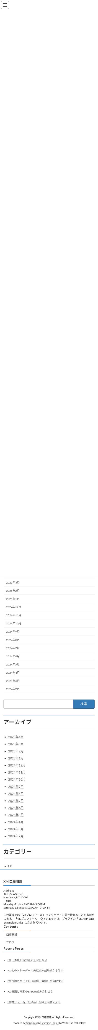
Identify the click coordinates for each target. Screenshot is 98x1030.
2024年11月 (13, 615)
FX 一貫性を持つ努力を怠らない (27, 960)
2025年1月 (13, 599)
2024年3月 (13, 681)
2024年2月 (13, 689)
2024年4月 (13, 672)
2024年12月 (13, 607)
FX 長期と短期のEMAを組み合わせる (30, 991)
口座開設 (11, 934)
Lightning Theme (49, 1023)
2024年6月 (13, 656)
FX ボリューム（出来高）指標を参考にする (34, 1002)
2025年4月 (16, 737)
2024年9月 (13, 631)
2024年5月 (13, 664)
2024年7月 (13, 648)
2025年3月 (13, 582)
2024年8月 (13, 639)
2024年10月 (13, 623)
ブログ (10, 942)
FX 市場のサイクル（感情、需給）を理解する (35, 981)
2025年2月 (13, 590)
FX (10, 866)
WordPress (32, 1023)
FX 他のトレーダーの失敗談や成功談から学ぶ (35, 970)
